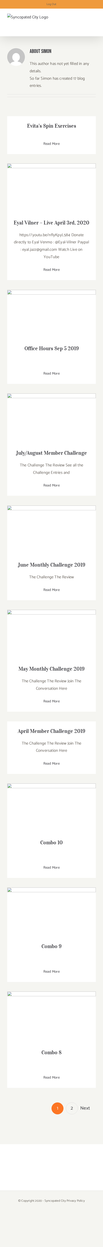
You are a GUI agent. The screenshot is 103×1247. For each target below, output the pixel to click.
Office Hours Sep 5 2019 (51, 309)
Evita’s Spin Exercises (51, 125)
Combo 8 (51, 1012)
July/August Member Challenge (51, 413)
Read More (51, 144)
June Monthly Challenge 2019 (51, 525)
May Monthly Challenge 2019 (51, 630)
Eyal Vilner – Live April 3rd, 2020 (51, 183)
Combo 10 (51, 803)
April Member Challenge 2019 (51, 731)
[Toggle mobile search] (85, 21)
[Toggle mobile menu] (94, 21)
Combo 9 (51, 907)
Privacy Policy (76, 1200)
